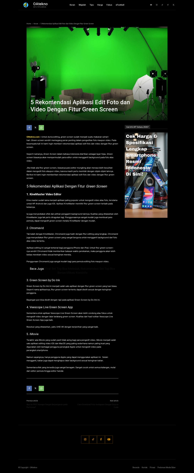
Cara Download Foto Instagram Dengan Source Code (97, 405)
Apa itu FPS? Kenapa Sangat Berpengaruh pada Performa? (47, 405)
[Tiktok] (162, 5)
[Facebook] (168, 5)
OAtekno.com (33, 137)
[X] (35, 127)
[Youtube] (151, 5)
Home (29, 24)
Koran (36, 24)
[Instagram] (157, 5)
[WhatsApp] (41, 127)
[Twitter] (173, 5)
